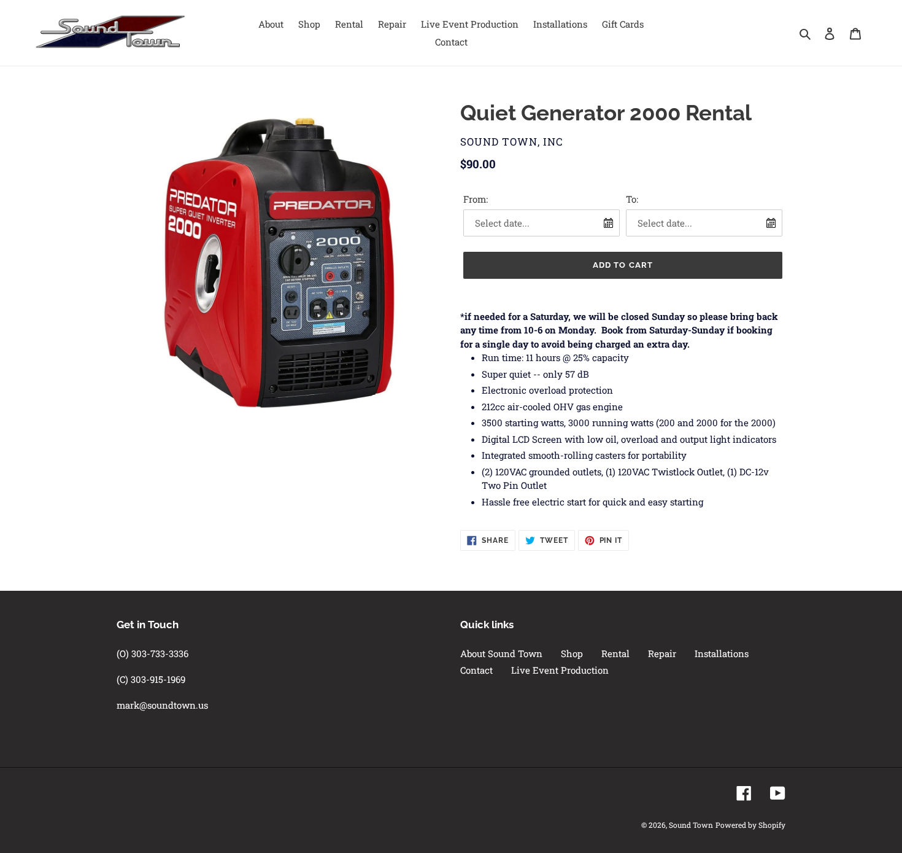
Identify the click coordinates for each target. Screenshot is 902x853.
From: (475, 199)
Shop (572, 653)
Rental (615, 653)
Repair (662, 653)
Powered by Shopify (750, 825)
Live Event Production (560, 670)
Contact (476, 670)
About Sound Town (501, 653)
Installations (722, 653)
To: (632, 199)
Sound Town (691, 825)
